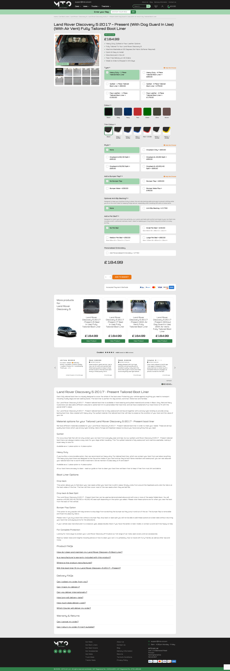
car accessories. (151, 534)
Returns (120, 654)
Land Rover (74, 16)
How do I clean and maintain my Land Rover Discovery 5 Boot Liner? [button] (89, 552)
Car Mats (88, 642)
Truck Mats (89, 657)
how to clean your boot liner (108, 468)
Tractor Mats (90, 660)
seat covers (137, 534)
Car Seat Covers (91, 648)
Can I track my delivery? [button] (68, 587)
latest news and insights (73, 538)
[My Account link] (162, 6)
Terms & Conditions (124, 657)
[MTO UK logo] (63, 4)
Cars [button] (77, 6)
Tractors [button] (105, 6)
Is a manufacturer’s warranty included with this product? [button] (84, 557)
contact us (148, 524)
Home (56, 16)
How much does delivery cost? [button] (71, 603)
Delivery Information (160, 2)
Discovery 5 (83, 16)
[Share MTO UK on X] (56, 651)
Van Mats (89, 654)
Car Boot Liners (64, 16)
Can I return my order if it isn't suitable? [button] (76, 627)
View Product (91, 341)
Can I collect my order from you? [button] (72, 582)
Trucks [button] (94, 6)
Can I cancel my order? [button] (68, 622)
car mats (128, 534)
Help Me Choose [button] (170, 68)
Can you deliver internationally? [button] (72, 592)
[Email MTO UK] (69, 651)
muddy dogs (68, 399)
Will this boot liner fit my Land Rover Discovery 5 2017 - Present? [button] (89, 568)
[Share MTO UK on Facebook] (60, 651)
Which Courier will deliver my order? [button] (74, 608)
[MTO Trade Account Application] (156, 6)
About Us (145, 2)
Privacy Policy (122, 660)
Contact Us (172, 2)
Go (133, 12)
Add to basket (122, 277)
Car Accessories (91, 651)
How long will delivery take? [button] (70, 597)
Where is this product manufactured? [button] (74, 563)
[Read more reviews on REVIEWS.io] (166, 384)
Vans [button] (85, 6)
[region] (115, 367)
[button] (96, 37)
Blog (151, 2)
